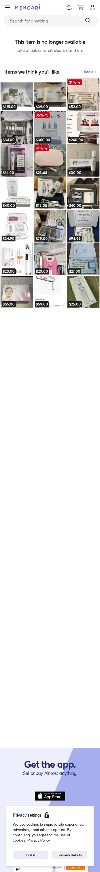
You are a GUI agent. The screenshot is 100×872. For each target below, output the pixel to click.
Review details (69, 854)
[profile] (92, 7)
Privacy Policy (38, 840)
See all (90, 71)
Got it (30, 854)
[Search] (88, 20)
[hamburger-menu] (7, 7)
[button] (69, 7)
